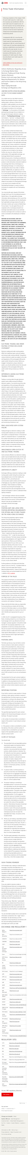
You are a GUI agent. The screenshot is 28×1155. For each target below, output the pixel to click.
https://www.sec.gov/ (14, 1048)
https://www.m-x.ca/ (14, 990)
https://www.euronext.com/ (16, 930)
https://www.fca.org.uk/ (14, 1054)
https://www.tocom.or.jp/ (15, 1030)
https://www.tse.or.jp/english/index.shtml (19, 1035)
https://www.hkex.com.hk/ (16, 957)
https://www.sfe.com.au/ (15, 1018)
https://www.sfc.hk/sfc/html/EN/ (16, 1077)
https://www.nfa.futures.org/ (15, 1051)
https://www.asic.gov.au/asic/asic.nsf (17, 1066)
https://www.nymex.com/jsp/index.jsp (18, 1004)
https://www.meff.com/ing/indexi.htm (18, 988)
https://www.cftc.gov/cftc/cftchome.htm (18, 1043)
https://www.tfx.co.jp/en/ (15, 1025)
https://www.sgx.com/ (14, 1021)
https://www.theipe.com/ (15, 963)
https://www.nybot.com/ (15, 1002)
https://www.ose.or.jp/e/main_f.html (18, 1011)
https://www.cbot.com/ (15, 944)
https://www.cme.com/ (15, 941)
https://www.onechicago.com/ (16, 1007)
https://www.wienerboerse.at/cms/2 (18, 1014)
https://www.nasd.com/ (14, 1045)
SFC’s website (11, 573)
